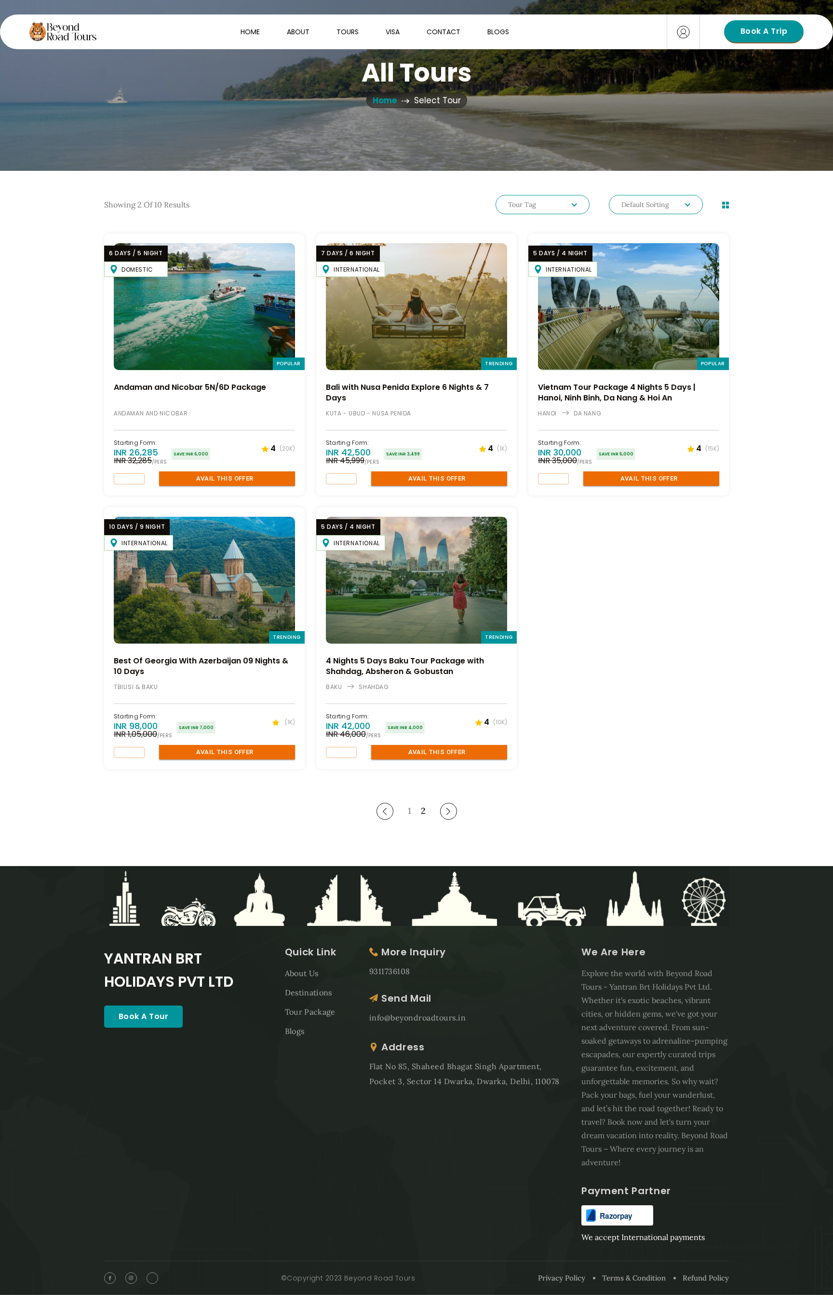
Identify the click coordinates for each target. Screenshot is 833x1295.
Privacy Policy (561, 1277)
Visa (393, 32)
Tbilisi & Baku (136, 687)
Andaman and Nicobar (151, 413)
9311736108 (389, 971)
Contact (443, 32)
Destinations (308, 992)
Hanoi (547, 413)
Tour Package (310, 1012)
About (298, 32)
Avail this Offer (225, 478)
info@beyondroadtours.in (417, 1017)
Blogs (498, 32)
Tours (347, 32)
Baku (334, 687)
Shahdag (374, 687)
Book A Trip (763, 31)
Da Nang (587, 413)
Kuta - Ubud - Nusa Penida (368, 413)
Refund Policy (706, 1277)
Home (250, 32)
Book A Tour (143, 1016)
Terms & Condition (634, 1277)
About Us (302, 973)
